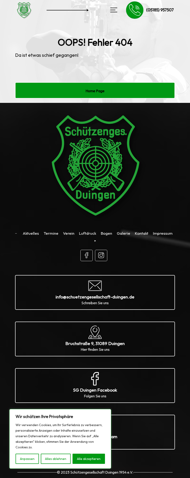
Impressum (163, 233)
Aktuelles (31, 233)
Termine (51, 233)
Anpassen (27, 459)
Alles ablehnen (55, 459)
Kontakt (141, 233)
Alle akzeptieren (89, 459)
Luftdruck (87, 233)
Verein (68, 233)
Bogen (106, 233)
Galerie (123, 233)
